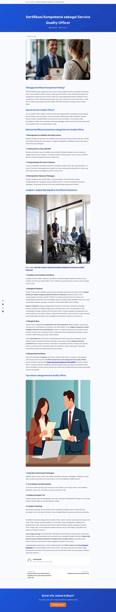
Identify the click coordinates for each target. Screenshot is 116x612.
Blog (27, 2)
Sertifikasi (31, 2)
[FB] (2, 304)
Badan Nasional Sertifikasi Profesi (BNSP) (61, 362)
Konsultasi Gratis (58, 605)
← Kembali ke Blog (31, 36)
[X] (2, 307)
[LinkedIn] (2, 311)
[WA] (2, 300)
